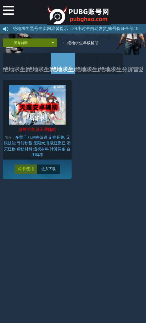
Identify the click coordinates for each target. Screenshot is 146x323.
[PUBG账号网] (78, 12)
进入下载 (48, 169)
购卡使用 (25, 168)
